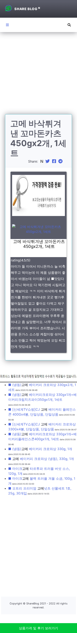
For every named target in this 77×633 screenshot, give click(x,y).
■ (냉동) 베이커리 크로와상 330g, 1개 (40, 449)
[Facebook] (54, 161)
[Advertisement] (38, 75)
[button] (69, 25)
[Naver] (42, 161)
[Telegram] (61, 161)
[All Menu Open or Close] (7, 25)
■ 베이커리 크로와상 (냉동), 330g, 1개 (41, 459)
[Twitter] (48, 161)
